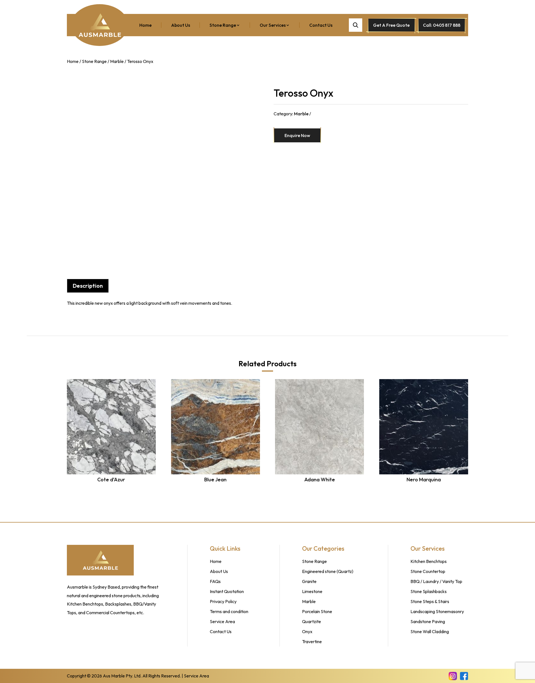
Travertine (312, 641)
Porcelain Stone (317, 611)
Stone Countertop (427, 571)
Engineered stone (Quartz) (327, 571)
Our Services (273, 25)
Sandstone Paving (427, 621)
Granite (309, 581)
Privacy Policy (223, 601)
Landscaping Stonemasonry (437, 611)
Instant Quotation (227, 591)
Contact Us (320, 25)
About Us (180, 25)
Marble (117, 61)
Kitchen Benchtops (428, 561)
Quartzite (311, 621)
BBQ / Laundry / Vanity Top (436, 581)
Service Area (222, 621)
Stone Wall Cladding (429, 631)
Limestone (312, 591)
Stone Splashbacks (428, 591)
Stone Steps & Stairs (429, 601)
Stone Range (223, 25)
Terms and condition (229, 611)
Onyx (307, 631)
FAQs (215, 581)
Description (88, 285)
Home (145, 25)
